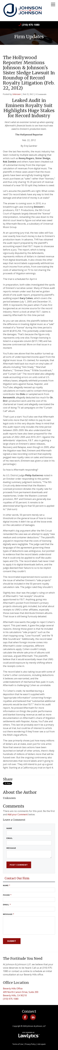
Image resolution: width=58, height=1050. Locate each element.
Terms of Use (17, 1044)
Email (9, 838)
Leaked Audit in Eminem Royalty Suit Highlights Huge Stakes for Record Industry (29, 108)
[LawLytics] (29, 1035)
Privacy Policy (30, 1044)
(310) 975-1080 (30, 24)
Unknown (16, 94)
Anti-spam (41, 1044)
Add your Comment (17, 814)
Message (11, 848)
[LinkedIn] (33, 1017)
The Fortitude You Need (22, 958)
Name (9, 828)
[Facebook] (25, 1017)
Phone (7, 895)
